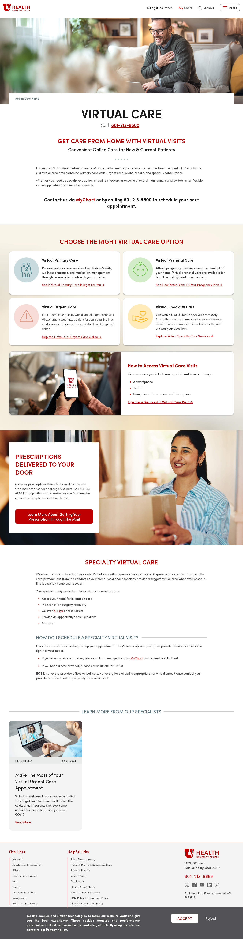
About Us (18, 859)
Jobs (15, 881)
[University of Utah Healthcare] (209, 853)
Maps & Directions (24, 892)
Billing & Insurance (160, 8)
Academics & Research (26, 865)
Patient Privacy (80, 870)
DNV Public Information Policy (89, 898)
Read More (23, 822)
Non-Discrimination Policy (87, 903)
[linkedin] (209, 885)
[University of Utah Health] (16, 7)
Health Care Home (27, 98)
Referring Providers (24, 903)
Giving (16, 887)
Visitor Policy (79, 876)
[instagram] (217, 885)
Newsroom (19, 898)
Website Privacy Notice (85, 892)
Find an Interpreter (24, 876)
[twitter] (187, 885)
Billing (16, 870)
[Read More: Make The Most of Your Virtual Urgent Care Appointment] (45, 738)
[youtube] (202, 885)
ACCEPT (184, 918)
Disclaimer (77, 881)
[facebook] (194, 885)
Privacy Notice (56, 929)
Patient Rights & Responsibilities (91, 865)
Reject (210, 918)
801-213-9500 (125, 125)
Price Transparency (83, 859)
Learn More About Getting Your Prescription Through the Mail (54, 516)
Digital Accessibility (83, 887)
